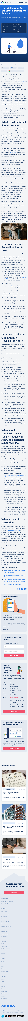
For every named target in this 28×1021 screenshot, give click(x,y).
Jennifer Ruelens (14, 697)
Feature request (4, 971)
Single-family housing (10, 286)
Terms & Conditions (14, 1012)
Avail (2, 981)
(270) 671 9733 (4, 903)
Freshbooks (4, 991)
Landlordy (3, 996)
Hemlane (3, 993)
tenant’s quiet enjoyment (13, 530)
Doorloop (3, 988)
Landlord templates (5, 943)
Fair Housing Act (21, 81)
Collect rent (4, 916)
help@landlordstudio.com (7, 901)
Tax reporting (4, 923)
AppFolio (3, 979)
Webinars (3, 941)
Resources (3, 951)
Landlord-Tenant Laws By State (12, 584)
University (3, 953)
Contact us (3, 963)
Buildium (3, 986)
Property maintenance (6, 918)
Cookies (21, 1012)
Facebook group (5, 968)
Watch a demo (4, 934)
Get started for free (14, 748)
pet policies (13, 152)
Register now (14, 711)
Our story (3, 961)
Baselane (3, 984)
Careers (3, 966)
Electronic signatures (6, 926)
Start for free (14, 892)
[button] (25, 2)
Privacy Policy (6, 1012)
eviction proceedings (18, 548)
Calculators (4, 946)
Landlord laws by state (6, 948)
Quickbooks (4, 998)
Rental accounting (5, 921)
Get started (20, 2)
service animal (19, 176)
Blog (2, 939)
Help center (4, 936)
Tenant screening (5, 914)
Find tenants (4, 911)
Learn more (5, 629)
